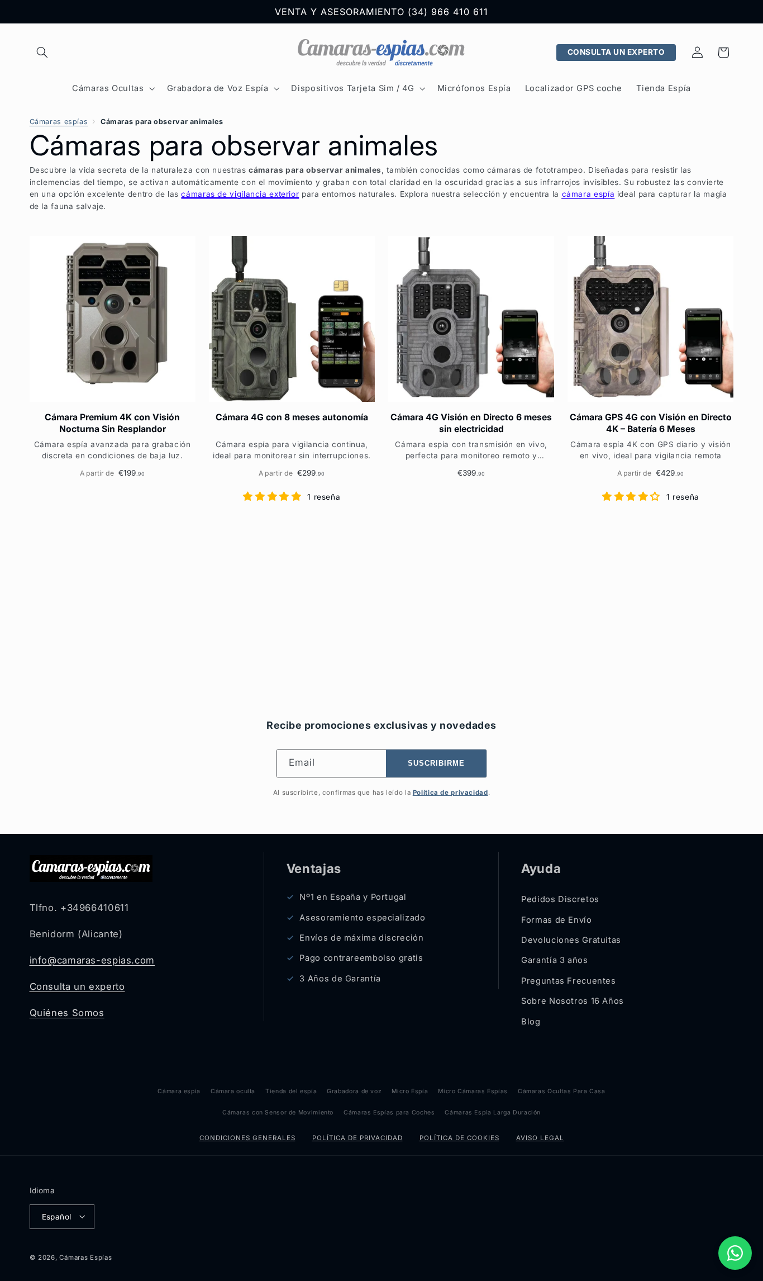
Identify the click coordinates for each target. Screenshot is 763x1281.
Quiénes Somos (67, 1012)
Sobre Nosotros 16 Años (572, 1002)
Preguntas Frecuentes (568, 981)
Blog (531, 1022)
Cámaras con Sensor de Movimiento (277, 1112)
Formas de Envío (556, 920)
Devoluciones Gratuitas (571, 940)
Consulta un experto (77, 986)
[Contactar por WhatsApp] (735, 1253)
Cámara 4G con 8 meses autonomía (292, 417)
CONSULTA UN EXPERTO (616, 52)
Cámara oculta (233, 1091)
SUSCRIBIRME (436, 763)
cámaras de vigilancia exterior (240, 193)
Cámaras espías (59, 121)
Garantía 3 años (554, 961)
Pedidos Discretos (560, 900)
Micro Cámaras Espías (473, 1091)
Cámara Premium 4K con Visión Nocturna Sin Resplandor (112, 423)
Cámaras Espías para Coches (389, 1112)
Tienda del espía (291, 1091)
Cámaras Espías (85, 1257)
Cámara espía (179, 1091)
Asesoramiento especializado (362, 918)
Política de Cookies (459, 1138)
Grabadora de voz (354, 1091)
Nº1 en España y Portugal (352, 898)
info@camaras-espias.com (92, 960)
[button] (42, 52)
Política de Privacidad (357, 1138)
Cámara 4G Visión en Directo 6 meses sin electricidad (471, 423)
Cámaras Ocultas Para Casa (561, 1091)
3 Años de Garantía (339, 979)
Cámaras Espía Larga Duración (493, 1112)
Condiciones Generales (247, 1138)
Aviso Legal (540, 1138)
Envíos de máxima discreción (361, 938)
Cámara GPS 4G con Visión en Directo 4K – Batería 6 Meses (651, 423)
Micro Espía (410, 1091)
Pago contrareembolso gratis (361, 958)
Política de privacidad (450, 792)
